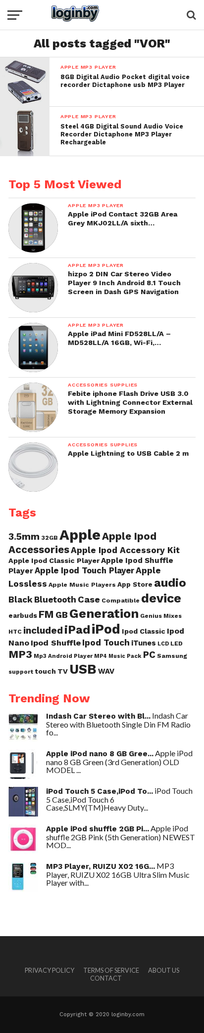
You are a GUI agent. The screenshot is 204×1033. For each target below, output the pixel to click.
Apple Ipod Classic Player (54, 560)
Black (20, 599)
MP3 (20, 654)
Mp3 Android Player (63, 655)
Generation (104, 613)
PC (149, 654)
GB (61, 614)
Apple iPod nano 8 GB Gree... (99, 753)
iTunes (143, 643)
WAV (106, 671)
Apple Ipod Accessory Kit (125, 550)
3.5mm (24, 536)
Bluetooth (55, 599)
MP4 (100, 656)
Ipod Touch (106, 642)
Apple (80, 534)
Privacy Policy (49, 970)
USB (83, 669)
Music (116, 656)
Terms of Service (111, 970)
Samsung (172, 655)
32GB (49, 537)
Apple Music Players (82, 584)
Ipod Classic (143, 631)
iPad (77, 629)
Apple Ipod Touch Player (84, 570)
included (43, 630)
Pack (134, 655)
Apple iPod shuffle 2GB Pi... (97, 828)
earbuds (22, 615)
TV (62, 671)
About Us (163, 970)
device (161, 598)
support (20, 671)
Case (89, 599)
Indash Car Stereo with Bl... (98, 716)
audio (170, 583)
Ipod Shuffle (56, 642)
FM (46, 614)
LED (176, 643)
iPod (106, 629)
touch (45, 671)
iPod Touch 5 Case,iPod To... (99, 791)
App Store (135, 584)
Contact (106, 978)
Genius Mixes (161, 615)
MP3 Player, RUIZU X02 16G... (100, 866)
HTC (15, 631)
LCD (163, 644)
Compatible (121, 600)
